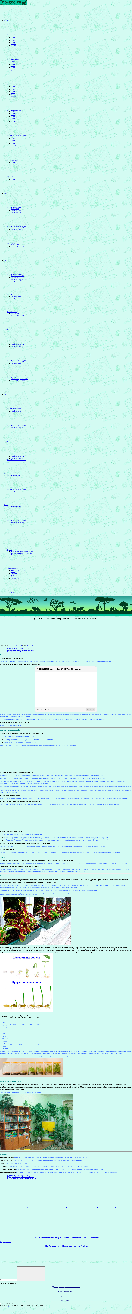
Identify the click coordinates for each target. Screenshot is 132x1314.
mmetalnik (30, 645)
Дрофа (63, 1207)
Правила (9, 550)
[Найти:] (8, 1280)
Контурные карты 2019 (17, 210)
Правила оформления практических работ (23, 553)
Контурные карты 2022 (17, 346)
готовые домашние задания (53, 1207)
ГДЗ (43, 1207)
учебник (111, 1207)
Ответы (29, 1194)
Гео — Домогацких (12, 160)
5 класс (13, 36)
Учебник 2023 (15, 209)
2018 (28, 1207)
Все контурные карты (13, 59)
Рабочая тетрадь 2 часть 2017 (19, 380)
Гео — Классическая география (16, 135)
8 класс (13, 40)
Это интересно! (11, 592)
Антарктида (14, 575)
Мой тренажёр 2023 (17, 212)
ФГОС (117, 1207)
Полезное (6, 536)
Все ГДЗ (6, 20)
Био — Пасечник (12, 176)
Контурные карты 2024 (17, 227)
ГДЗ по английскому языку (66, 1291)
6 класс (13, 37)
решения (106, 1207)
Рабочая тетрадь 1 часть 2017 (19, 379)
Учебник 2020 (15, 245)
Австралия (14, 573)
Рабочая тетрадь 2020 (17, 246)
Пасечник (100, 1207)
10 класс (13, 44)
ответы (94, 1207)
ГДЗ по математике (66, 1296)
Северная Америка (16, 578)
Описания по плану (12, 568)
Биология (38, 1207)
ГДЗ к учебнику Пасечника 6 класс (18, 648)
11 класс (13, 45)
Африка (13, 572)
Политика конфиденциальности (9, 1306)
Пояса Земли (14, 594)
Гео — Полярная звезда (14, 110)
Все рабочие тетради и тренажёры (17, 84)
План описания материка (18, 570)
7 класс (13, 39)
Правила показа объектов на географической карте (26, 554)
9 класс (13, 42)
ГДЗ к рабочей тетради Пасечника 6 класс (20, 650)
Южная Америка (16, 577)
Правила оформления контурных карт (22, 551)
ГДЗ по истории (66, 1300)
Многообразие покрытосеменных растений (79, 1207)
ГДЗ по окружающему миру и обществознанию (66, 1287)
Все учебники (11, 34)
